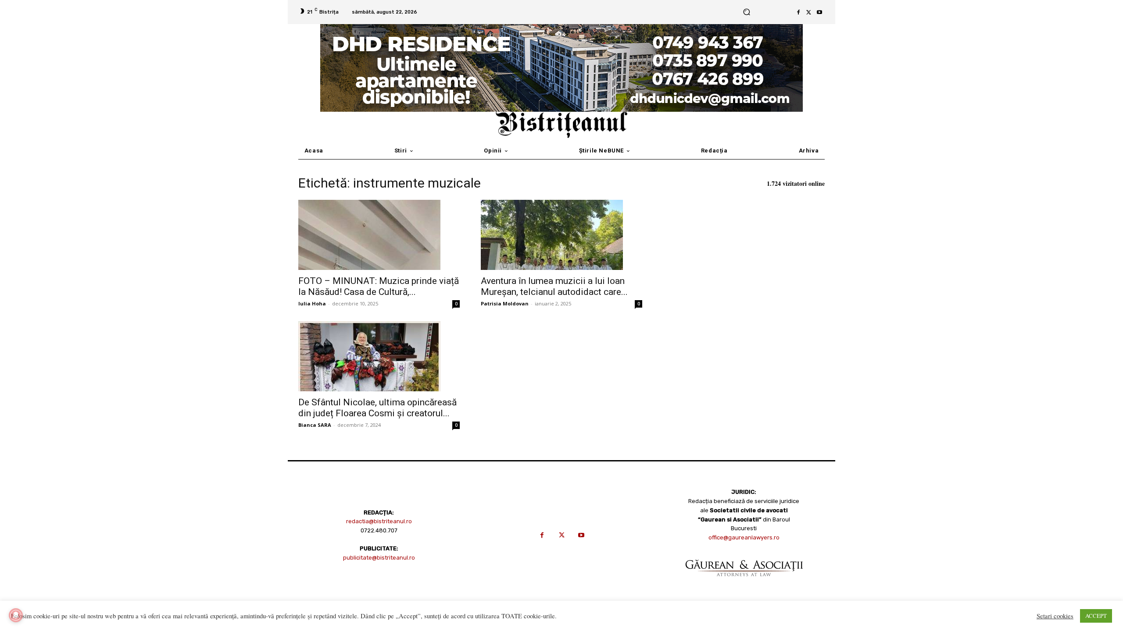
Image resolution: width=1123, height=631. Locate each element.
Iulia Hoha (312, 303)
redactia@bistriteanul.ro (379, 521)
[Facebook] (798, 12)
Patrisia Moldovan (505, 303)
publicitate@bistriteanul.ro (379, 557)
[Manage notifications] (16, 615)
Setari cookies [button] (1055, 616)
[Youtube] (819, 12)
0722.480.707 (379, 530)
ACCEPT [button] (1096, 616)
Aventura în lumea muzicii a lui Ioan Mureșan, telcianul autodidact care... (554, 286)
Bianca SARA (314, 425)
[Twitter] (809, 12)
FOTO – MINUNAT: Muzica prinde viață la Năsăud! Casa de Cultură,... (378, 286)
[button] (746, 12)
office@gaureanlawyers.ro (744, 537)
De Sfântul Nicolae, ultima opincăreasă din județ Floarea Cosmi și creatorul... (377, 407)
